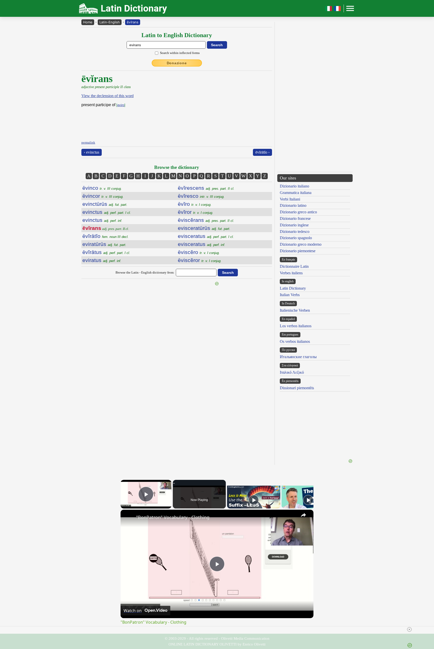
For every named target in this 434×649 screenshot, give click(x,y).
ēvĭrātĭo (105, 236)
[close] (409, 629)
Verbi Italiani (290, 199)
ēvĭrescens (206, 188)
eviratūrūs (104, 244)
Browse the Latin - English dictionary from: (145, 272)
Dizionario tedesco (294, 231)
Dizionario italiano (294, 186)
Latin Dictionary (293, 288)
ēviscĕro (199, 252)
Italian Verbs (290, 295)
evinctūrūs (104, 204)
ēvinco (102, 188)
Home (87, 22)
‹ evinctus (91, 152)
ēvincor (103, 196)
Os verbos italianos (295, 341)
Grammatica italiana (295, 192)
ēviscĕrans (206, 220)
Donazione (177, 63)
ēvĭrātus (106, 252)
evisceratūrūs (204, 228)
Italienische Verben (295, 310)
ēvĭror (195, 212)
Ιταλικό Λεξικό (292, 372)
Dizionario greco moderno (300, 244)
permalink (88, 142)
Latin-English (109, 22)
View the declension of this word (107, 96)
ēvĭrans (132, 22)
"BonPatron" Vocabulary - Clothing (172, 517)
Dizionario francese (295, 218)
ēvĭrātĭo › (262, 152)
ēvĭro (194, 204)
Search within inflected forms (180, 53)
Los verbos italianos (295, 326)
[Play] (254, 500)
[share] (303, 515)
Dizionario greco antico (298, 212)
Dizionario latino (293, 205)
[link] (129, 518)
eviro (120, 105)
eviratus (101, 260)
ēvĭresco (201, 196)
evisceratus (206, 236)
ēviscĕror (200, 260)
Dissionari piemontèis (297, 388)
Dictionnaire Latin (294, 266)
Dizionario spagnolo (296, 238)
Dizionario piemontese (297, 251)
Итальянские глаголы (298, 357)
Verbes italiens (291, 273)
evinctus (106, 212)
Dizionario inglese (294, 225)
